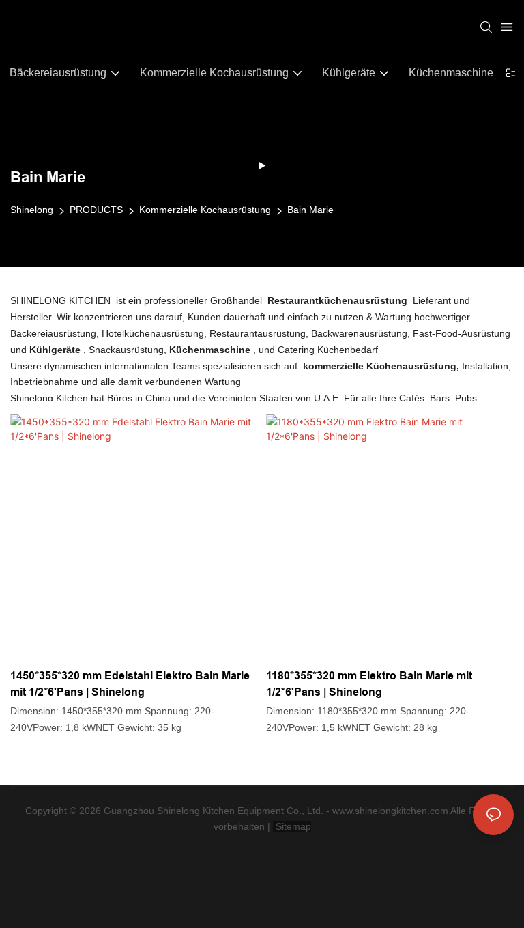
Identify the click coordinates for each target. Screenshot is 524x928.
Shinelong (31, 209)
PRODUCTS (96, 209)
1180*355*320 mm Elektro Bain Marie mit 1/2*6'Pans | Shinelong (312, 684)
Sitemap (292, 826)
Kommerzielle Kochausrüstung (205, 209)
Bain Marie (310, 209)
